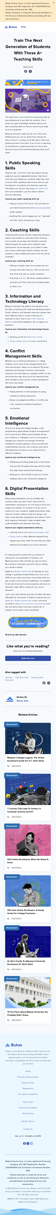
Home (28, 1071)
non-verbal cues (41, 188)
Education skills (22, 677)
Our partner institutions (28, 1094)
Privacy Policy (28, 1113)
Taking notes (15, 536)
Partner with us (28, 1121)
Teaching (9, 677)
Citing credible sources (20, 341)
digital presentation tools (38, 532)
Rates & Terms (28, 1083)
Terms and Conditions (28, 1108)
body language (40, 208)
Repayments (28, 1088)
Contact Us (28, 1129)
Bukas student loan (22, 571)
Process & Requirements (28, 1077)
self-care (22, 278)
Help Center (28, 1102)
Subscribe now (28, 658)
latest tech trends (34, 337)
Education (9, 680)
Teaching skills (37, 677)
